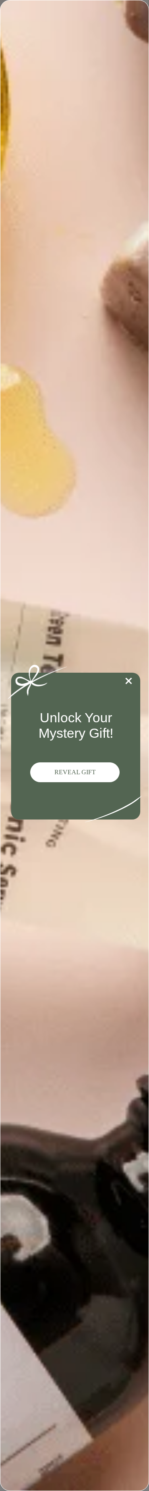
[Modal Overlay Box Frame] (74, 745)
